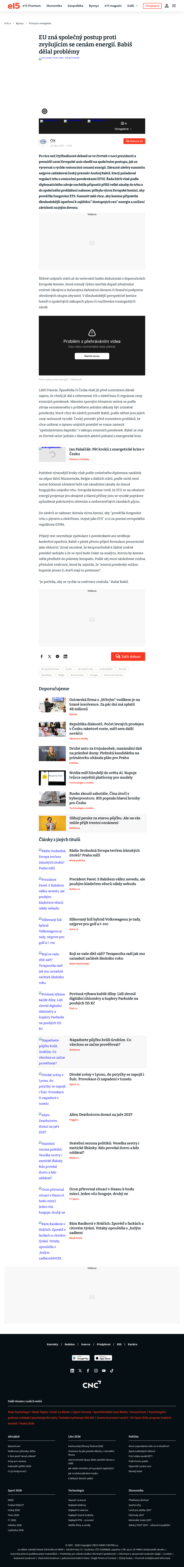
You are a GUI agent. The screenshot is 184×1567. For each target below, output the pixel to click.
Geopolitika (75, 6)
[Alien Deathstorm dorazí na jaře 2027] (52, 1123)
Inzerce (85, 1344)
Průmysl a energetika (40, 23)
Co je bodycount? (17, 1471)
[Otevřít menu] (174, 5)
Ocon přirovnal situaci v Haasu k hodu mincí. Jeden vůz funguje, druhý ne (101, 1191)
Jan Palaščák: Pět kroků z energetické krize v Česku (106, 451)
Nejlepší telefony (77, 1505)
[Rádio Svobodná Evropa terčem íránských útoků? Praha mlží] (52, 859)
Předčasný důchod (139, 1500)
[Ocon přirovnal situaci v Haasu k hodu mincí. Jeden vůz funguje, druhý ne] (52, 1201)
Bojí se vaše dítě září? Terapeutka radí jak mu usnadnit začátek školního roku (107, 956)
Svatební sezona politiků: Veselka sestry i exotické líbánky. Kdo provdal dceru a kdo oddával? (104, 1148)
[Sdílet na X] (49, 656)
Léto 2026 (74, 1436)
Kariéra (132, 1344)
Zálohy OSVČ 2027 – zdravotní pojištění (149, 1525)
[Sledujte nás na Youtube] (104, 1371)
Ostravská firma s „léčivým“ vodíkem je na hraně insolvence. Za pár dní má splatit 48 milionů (104, 704)
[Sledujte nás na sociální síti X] (80, 1371)
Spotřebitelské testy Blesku (110, 1412)
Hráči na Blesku (60, 1412)
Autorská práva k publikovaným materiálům (34, 1553)
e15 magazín (113, 6)
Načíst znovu (92, 356)
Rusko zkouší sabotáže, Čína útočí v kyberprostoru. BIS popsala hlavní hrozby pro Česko (104, 798)
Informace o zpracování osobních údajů (139, 1553)
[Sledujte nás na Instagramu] (96, 1371)
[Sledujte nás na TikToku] (112, 1371)
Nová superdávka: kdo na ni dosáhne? (149, 1446)
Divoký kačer (135, 1471)
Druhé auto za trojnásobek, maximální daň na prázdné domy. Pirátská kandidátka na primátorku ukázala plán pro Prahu (105, 753)
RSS (119, 1344)
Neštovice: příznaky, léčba (21, 1451)
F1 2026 (12, 1520)
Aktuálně (14, 1436)
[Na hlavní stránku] (14, 5)
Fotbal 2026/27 (16, 1505)
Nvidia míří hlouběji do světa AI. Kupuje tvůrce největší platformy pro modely (103, 775)
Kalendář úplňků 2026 (19, 1466)
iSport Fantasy (82, 1412)
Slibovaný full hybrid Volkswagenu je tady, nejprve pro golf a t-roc (105, 921)
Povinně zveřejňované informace (152, 1558)
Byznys (94, 6)
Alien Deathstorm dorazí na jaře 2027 (100, 1114)
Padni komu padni (138, 1461)
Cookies (167, 1553)
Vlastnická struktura (48, 1558)
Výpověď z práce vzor (140, 1466)
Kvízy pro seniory (17, 1461)
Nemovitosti (138, 1412)
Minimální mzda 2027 (140, 1520)
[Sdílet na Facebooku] (42, 656)
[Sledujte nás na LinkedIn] (72, 1371)
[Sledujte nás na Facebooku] (88, 1371)
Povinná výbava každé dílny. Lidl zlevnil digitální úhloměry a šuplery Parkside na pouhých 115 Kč (103, 998)
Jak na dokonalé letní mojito (83, 1473)
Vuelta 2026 (26, 1423)
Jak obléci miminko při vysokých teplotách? (91, 1468)
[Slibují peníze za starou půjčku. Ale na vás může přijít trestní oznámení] (52, 823)
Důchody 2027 (136, 1515)
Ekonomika (54, 6)
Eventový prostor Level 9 (112, 1417)
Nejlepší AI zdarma (78, 1510)
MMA (11, 1500)
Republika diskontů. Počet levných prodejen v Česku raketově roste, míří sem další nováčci (106, 728)
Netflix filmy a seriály (79, 1525)
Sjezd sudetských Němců (142, 1451)
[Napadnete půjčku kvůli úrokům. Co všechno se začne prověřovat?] (52, 1052)
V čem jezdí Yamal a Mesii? (22, 1456)
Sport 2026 (15, 1490)
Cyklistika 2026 (16, 1530)
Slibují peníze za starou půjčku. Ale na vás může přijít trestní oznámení (105, 820)
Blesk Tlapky (40, 1412)
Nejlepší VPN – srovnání (81, 1520)
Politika (134, 1436)
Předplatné (104, 1344)
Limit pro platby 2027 (140, 1510)
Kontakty (52, 1344)
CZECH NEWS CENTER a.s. (105, 1545)
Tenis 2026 (13, 1515)
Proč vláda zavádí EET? (141, 1456)
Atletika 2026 (15, 1525)
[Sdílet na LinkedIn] (65, 656)
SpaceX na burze (77, 1500)
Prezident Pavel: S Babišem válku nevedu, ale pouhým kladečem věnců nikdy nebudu (107, 881)
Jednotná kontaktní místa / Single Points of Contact (89, 1558)
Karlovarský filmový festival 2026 (85, 1446)
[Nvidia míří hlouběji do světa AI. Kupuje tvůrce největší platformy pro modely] (52, 777)
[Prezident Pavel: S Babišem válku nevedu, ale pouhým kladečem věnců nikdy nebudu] (52, 894)
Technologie (76, 1490)
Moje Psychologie (19, 1412)
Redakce (70, 1344)
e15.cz (7, 23)
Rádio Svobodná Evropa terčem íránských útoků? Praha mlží (104, 852)
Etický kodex (126, 1558)
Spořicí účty (135, 1505)
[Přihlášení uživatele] (166, 5)
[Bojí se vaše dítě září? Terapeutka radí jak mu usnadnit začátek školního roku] (52, 968)
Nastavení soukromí (24, 1558)
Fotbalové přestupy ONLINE (76, 1417)
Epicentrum (14, 1446)
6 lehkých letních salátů (80, 1478)
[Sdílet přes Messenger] (57, 656)
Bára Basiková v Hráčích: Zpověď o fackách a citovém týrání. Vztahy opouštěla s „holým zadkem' (106, 1228)
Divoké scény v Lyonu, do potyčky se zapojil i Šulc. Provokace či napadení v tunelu (106, 1076)
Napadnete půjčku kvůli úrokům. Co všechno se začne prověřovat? (100, 1042)
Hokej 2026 (14, 1510)
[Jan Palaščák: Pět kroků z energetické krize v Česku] (52, 454)
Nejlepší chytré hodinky (80, 1515)
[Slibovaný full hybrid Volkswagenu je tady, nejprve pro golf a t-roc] (52, 931)
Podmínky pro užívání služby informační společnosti (88, 1553)
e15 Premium (32, 6)
